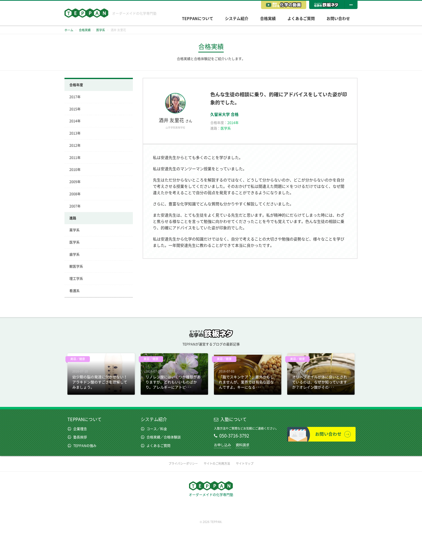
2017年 (75, 97)
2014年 (75, 121)
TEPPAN (86, 13)
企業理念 (80, 429)
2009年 (75, 181)
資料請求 (242, 445)
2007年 (75, 206)
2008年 (75, 194)
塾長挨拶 (80, 437)
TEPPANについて (197, 18)
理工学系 (76, 278)
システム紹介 (236, 18)
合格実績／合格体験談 (164, 437)
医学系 (74, 242)
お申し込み (222, 445)
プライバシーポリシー (183, 463)
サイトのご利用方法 (217, 463)
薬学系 (74, 230)
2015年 (75, 109)
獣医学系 (76, 266)
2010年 (75, 169)
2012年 (75, 145)
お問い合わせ (338, 18)
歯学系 (74, 254)
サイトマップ (244, 463)
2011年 (75, 157)
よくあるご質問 (301, 18)
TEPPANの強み (84, 445)
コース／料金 (157, 429)
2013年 (75, 133)
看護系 (74, 290)
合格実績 (268, 18)
